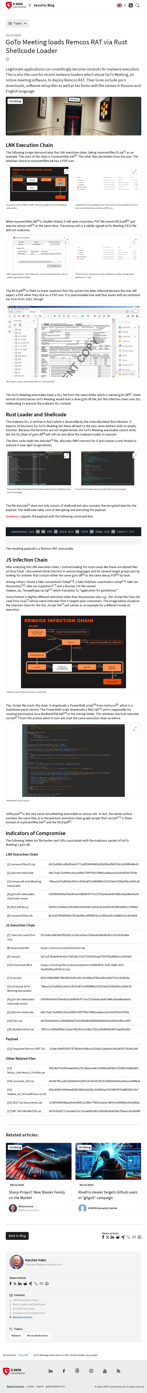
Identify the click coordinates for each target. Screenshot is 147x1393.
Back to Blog (17, 1236)
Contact (30, 1386)
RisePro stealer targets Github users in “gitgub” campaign (107, 1195)
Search (138, 5)
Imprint (40, 1386)
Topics (18, 23)
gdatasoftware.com (55, 1386)
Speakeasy (13, 516)
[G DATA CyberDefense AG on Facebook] (64, 1371)
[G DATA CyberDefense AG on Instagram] (91, 1371)
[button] (103, 1237)
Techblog (15, 101)
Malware (16, 1336)
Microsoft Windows (37, 1336)
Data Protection (16, 1386)
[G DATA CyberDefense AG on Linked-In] (51, 1371)
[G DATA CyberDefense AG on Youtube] (105, 1371)
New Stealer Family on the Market (37, 1195)
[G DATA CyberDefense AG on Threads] (77, 1371)
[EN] (120, 5)
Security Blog (44, 5)
